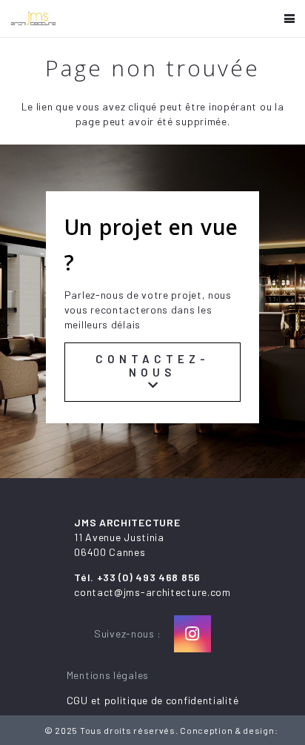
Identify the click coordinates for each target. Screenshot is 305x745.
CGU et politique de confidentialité (153, 700)
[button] (289, 18)
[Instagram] (192, 633)
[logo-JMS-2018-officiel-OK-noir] (33, 18)
